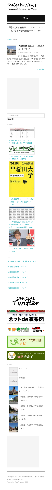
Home (9, 39)
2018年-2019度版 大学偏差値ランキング (22, 261)
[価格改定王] (26, 355)
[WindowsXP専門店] (26, 329)
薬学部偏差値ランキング (17, 272)
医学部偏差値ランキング (17, 267)
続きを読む (41, 69)
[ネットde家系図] (26, 317)
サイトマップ (24, 369)
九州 (36, 52)
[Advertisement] (23, 93)
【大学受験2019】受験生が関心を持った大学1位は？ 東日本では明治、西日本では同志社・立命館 (21, 224)
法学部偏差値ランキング (17, 288)
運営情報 (22, 378)
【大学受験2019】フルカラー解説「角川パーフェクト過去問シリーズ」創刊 (21, 201)
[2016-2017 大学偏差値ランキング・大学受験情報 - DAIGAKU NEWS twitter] (26, 301)
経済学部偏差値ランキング (18, 277)
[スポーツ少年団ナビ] (26, 341)
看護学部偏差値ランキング (18, 283)
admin (30, 52)
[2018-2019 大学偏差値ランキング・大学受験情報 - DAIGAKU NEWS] (22, 7)
